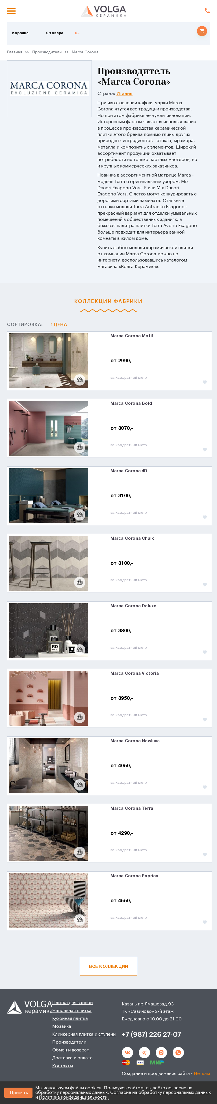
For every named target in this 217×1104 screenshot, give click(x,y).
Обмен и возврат (70, 1050)
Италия (124, 93)
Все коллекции (108, 967)
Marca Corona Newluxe (135, 741)
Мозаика (61, 1026)
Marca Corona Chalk (132, 539)
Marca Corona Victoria (134, 674)
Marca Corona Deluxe (133, 606)
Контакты (62, 1066)
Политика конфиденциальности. (74, 1097)
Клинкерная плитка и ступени (84, 1034)
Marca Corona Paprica (134, 876)
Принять (19, 1092)
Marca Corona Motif (132, 336)
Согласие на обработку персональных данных (160, 1092)
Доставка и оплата (72, 1058)
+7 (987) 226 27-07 (151, 1034)
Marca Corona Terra (131, 809)
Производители (47, 52)
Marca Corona (85, 52)
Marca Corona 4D (128, 471)
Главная (14, 52)
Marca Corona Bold (131, 404)
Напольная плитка (72, 1010)
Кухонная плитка (70, 1018)
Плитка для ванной (72, 1002)
